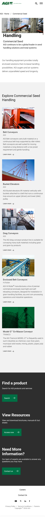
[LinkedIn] (25, 501)
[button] (36, 4)
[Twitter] (21, 501)
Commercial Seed (20, 14)
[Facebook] (29, 501)
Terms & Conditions (25, 506)
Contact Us (22, 495)
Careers (23, 490)
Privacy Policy (10, 506)
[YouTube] (16, 501)
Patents (37, 506)
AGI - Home (4, 14)
